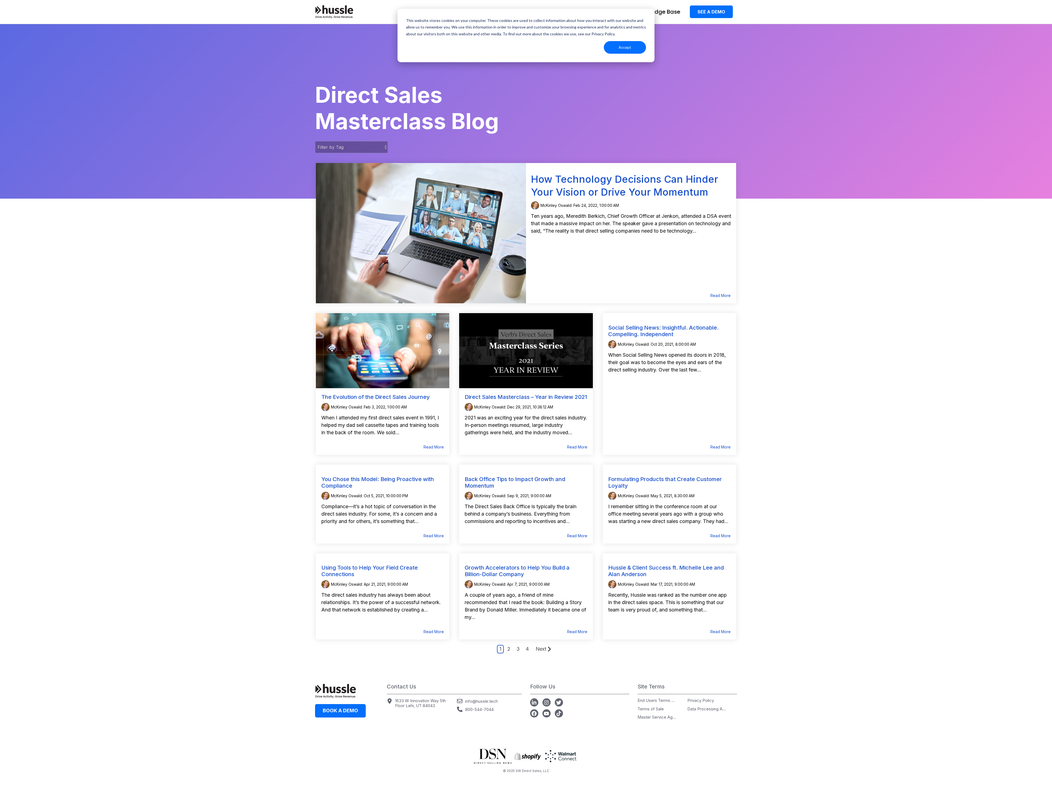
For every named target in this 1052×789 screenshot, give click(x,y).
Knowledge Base (657, 12)
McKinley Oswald (346, 407)
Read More (720, 295)
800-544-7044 (479, 709)
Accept (625, 47)
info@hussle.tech (481, 701)
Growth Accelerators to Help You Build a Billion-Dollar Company (517, 571)
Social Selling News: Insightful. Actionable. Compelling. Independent (663, 331)
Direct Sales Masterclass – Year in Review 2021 (526, 397)
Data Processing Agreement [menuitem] (706, 709)
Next (541, 649)
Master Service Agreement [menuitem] (657, 717)
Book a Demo (340, 710)
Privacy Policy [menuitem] (700, 700)
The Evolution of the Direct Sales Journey (375, 397)
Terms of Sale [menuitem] (651, 709)
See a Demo (711, 12)
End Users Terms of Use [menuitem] (657, 700)
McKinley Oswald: (557, 205)
